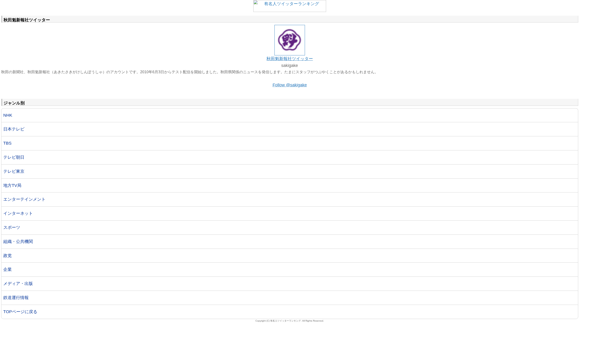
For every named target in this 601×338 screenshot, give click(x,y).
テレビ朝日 (13, 157)
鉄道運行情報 (16, 297)
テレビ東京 (13, 171)
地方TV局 (12, 185)
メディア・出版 (18, 283)
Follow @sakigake (290, 85)
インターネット (18, 213)
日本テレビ (13, 129)
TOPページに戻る (20, 311)
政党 (7, 255)
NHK (7, 115)
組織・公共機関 (18, 241)
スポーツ (11, 227)
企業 (7, 269)
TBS (7, 143)
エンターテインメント (24, 199)
